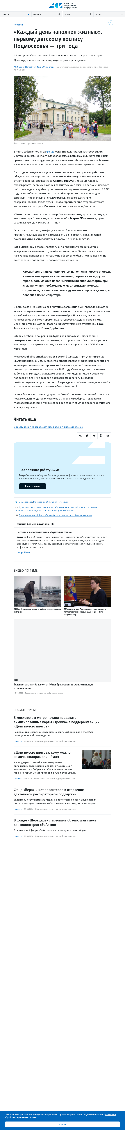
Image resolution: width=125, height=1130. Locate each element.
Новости (18, 24)
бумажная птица (27, 507)
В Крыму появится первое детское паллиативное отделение (48, 427)
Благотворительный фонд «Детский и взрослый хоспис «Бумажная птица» (55, 515)
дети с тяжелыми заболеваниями (53, 507)
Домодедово (25, 502)
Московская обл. (41, 502)
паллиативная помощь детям (51, 510)
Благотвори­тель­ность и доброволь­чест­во (77, 67)
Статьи (17, 778)
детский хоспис (78, 507)
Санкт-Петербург (59, 502)
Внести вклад (32, 486)
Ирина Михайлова (45, 67)
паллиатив (92, 507)
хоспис (70, 510)
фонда (50, 151)
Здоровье (103, 67)
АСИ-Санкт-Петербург (24, 67)
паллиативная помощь (25, 510)
